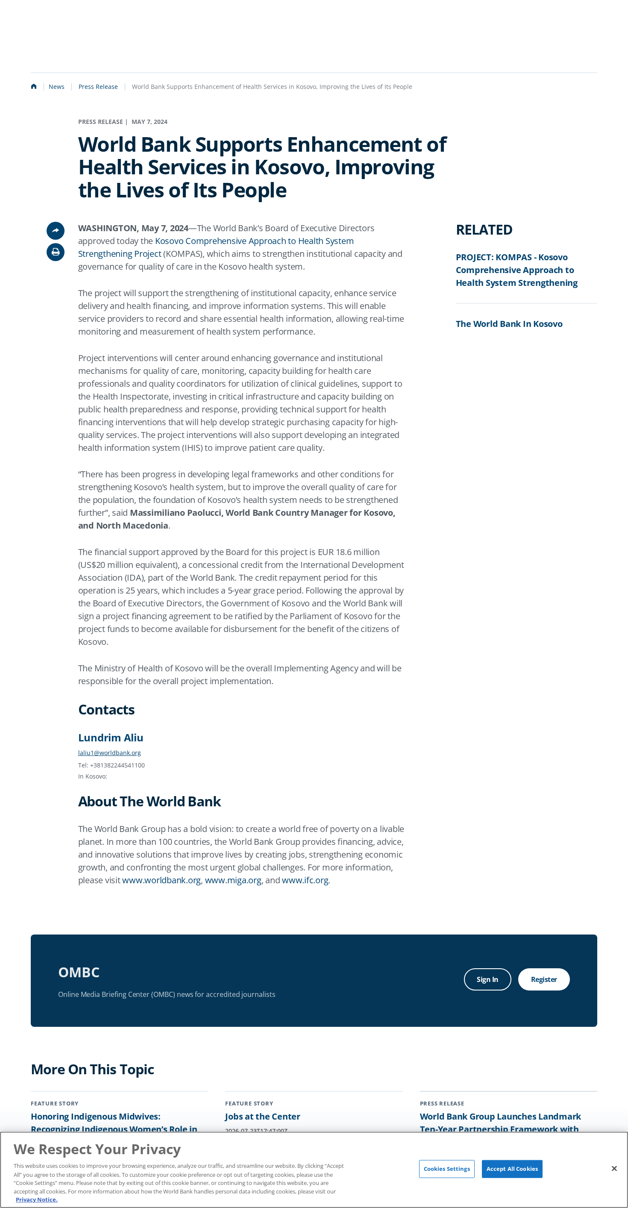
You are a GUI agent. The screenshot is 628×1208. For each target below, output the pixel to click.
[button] (56, 252)
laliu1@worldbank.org (109, 753)
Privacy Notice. (37, 1199)
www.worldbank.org (161, 880)
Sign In (488, 979)
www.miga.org (233, 880)
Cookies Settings (447, 1169)
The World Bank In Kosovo (509, 323)
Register (544, 979)
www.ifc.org (305, 880)
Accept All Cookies (512, 1169)
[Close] (614, 1168)
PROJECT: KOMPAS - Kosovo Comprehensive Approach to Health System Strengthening (517, 269)
